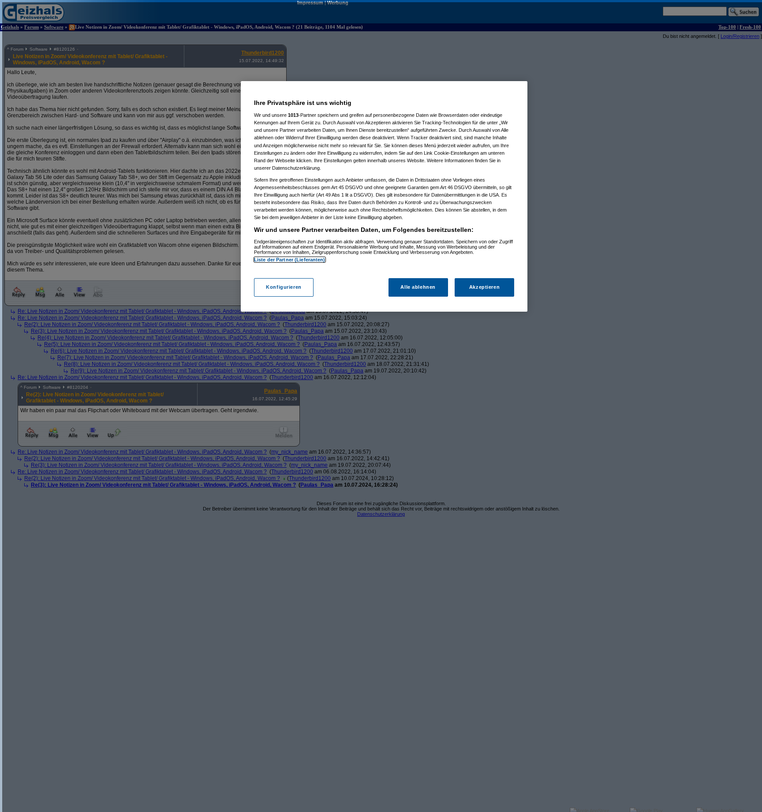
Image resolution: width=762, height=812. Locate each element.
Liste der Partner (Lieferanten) (289, 259)
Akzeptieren (484, 287)
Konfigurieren (283, 287)
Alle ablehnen (417, 287)
